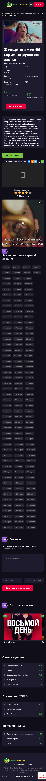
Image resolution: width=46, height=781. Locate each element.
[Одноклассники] (32, 161)
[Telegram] (35, 161)
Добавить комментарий (19, 588)
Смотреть (17, 106)
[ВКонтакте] (29, 161)
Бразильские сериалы (14, 13)
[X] (39, 161)
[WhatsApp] (42, 161)
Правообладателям (23, 764)
